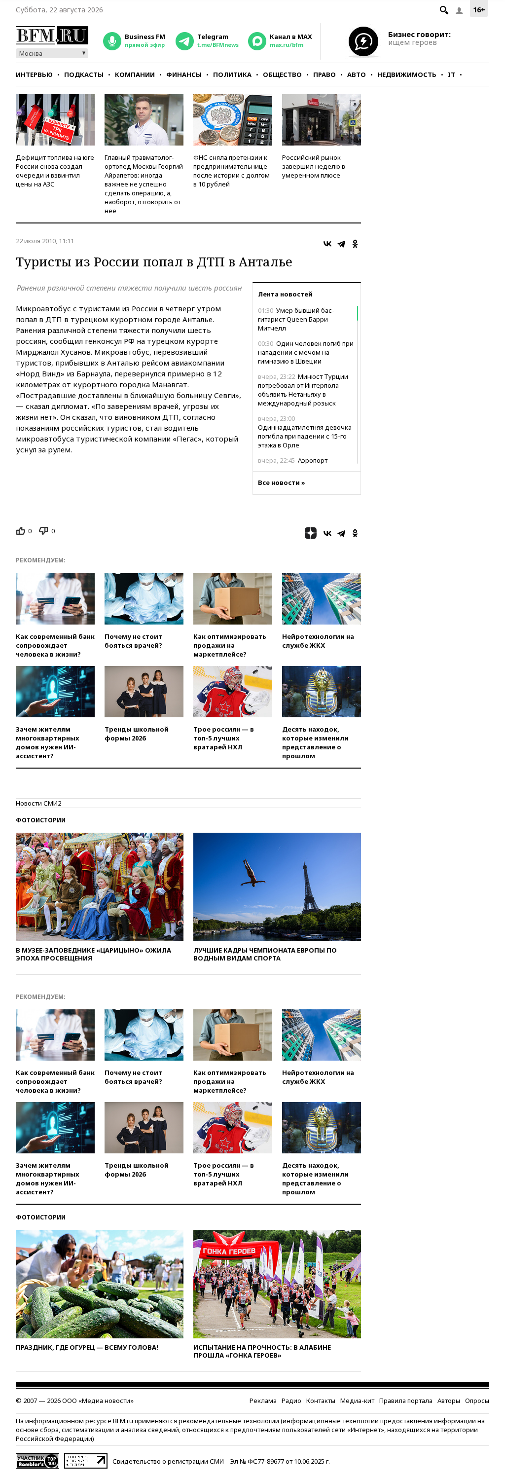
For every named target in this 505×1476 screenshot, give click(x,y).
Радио (291, 1400)
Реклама (263, 1400)
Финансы (184, 74)
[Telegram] (341, 244)
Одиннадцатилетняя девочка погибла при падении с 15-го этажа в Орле (305, 431)
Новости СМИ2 (38, 803)
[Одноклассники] (355, 244)
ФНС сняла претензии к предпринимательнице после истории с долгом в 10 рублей (231, 170)
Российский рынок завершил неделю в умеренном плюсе (313, 166)
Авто (356, 74)
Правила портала (406, 1400)
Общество (282, 74)
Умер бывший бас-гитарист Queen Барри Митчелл (296, 319)
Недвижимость (406, 74)
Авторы (448, 1400)
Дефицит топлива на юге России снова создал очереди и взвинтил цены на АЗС (55, 170)
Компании (135, 74)
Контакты (320, 1400)
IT (451, 74)
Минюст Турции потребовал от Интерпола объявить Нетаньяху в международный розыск (303, 389)
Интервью (34, 74)
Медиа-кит (357, 1400)
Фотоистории (41, 820)
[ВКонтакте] (327, 244)
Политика (232, 74)
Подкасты (84, 74)
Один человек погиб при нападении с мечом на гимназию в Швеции (306, 352)
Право (324, 74)
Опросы (477, 1400)
